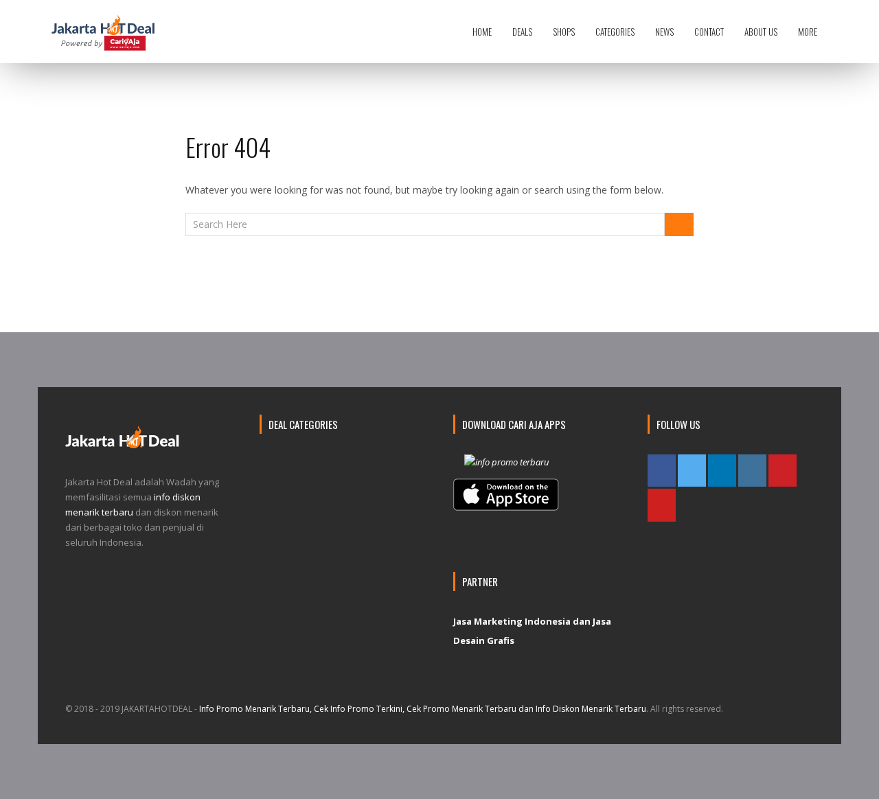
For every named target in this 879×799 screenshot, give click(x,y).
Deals (522, 31)
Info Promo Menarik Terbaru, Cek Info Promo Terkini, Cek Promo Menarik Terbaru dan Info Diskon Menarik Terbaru (422, 709)
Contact (709, 31)
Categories (615, 31)
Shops (564, 31)
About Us (760, 31)
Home (482, 31)
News (664, 31)
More (807, 31)
